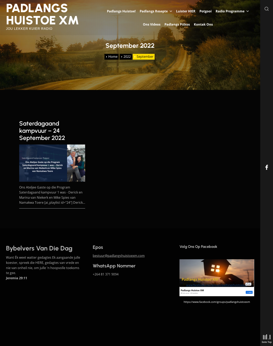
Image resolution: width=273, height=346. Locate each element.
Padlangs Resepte (154, 11)
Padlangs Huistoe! (121, 11)
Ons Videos (151, 24)
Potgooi (205, 11)
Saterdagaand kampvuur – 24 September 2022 (42, 131)
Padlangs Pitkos (177, 24)
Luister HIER (185, 11)
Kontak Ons (203, 24)
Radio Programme (230, 11)
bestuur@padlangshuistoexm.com (119, 255)
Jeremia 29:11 (16, 278)
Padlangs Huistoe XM (42, 14)
